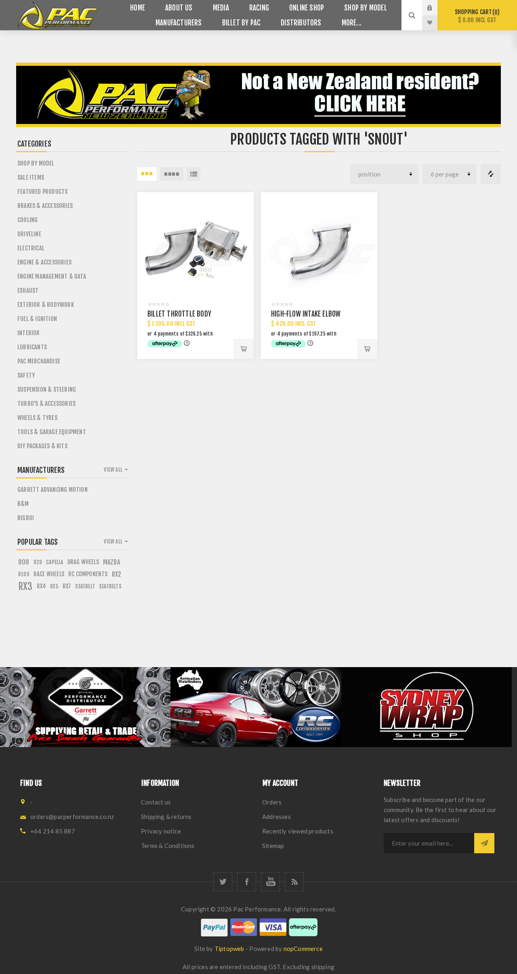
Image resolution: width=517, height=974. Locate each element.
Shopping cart (476, 16)
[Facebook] (246, 881)
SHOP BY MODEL (36, 163)
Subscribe (484, 843)
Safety (26, 375)
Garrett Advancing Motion (52, 489)
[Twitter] (222, 881)
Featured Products (42, 191)
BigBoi (25, 518)
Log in (435, 7)
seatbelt (85, 586)
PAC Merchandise (38, 361)
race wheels (49, 574)
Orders (272, 802)
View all (113, 469)
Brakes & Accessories (45, 206)
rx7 (67, 586)
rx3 (25, 586)
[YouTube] (270, 881)
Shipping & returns (166, 816)
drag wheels (83, 562)
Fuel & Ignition (37, 319)
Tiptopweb (229, 948)
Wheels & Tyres (37, 418)
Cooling (27, 220)
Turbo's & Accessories (46, 403)
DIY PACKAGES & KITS (42, 446)
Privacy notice (161, 831)
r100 (23, 574)
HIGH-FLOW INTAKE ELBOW (305, 314)
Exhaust (27, 290)
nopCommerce (303, 948)
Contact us (156, 802)
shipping (323, 966)
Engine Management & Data (51, 276)
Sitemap (273, 845)
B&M (23, 504)
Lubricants (32, 347)
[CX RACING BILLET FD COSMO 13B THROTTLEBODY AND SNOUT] (195, 250)
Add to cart (243, 349)
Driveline (29, 234)
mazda (111, 562)
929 (38, 562)
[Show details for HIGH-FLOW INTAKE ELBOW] (319, 250)
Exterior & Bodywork (45, 305)
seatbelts (110, 586)
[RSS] (294, 881)
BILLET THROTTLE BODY (179, 314)
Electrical (30, 248)
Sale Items (30, 177)
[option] (85, 707)
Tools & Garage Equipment (51, 432)
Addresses (276, 816)
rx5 (54, 586)
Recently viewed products (297, 831)
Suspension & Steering (46, 389)
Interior (28, 333)
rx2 (117, 574)
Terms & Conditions (168, 845)
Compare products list (491, 174)
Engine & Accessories (44, 262)
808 (23, 562)
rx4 (41, 586)
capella (54, 561)
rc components (88, 574)
